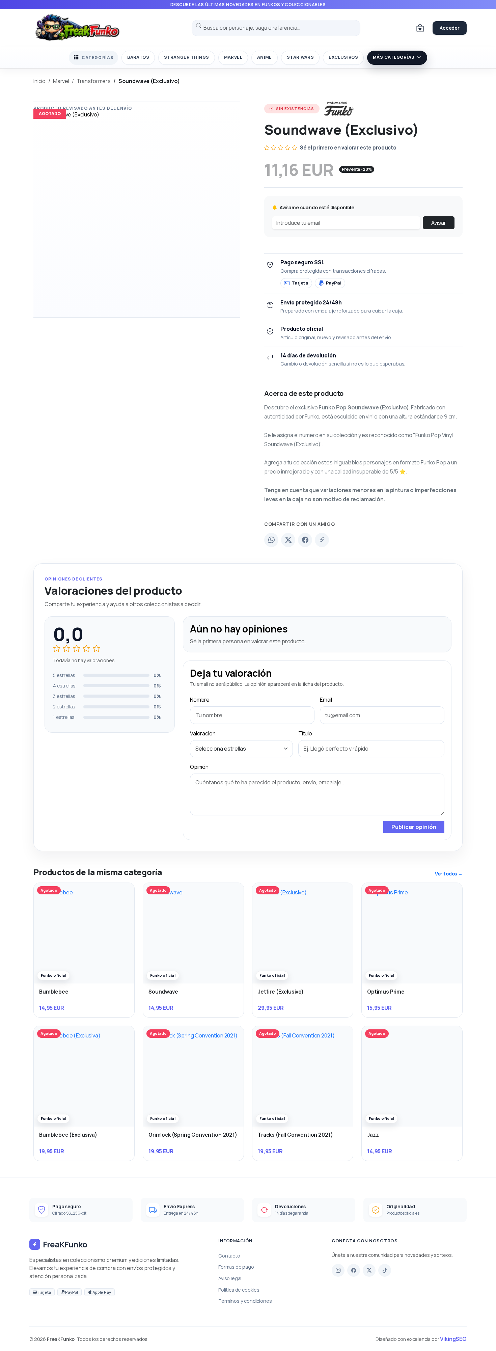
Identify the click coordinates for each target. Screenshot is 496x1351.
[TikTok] (384, 1270)
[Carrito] (420, 28)
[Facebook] (305, 540)
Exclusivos (343, 57)
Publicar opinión (413, 827)
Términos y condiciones (245, 1301)
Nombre (200, 699)
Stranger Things (186, 57)
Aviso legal (229, 1278)
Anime (264, 57)
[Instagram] (338, 1270)
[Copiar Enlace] (322, 540)
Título (305, 733)
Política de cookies (238, 1290)
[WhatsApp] (271, 540)
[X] (369, 1270)
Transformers (94, 81)
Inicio (39, 81)
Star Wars (300, 57)
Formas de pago (236, 1267)
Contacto (229, 1255)
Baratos (138, 57)
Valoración (202, 733)
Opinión (199, 767)
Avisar (438, 222)
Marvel (233, 57)
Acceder (450, 28)
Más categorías (393, 57)
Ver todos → (449, 873)
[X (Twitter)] (288, 540)
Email (326, 699)
